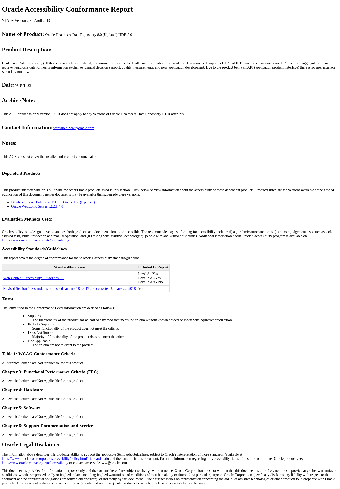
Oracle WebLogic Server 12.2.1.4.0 (37, 206)
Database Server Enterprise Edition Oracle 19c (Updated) (53, 202)
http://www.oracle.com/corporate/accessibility (35, 463)
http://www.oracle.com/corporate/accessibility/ (35, 240)
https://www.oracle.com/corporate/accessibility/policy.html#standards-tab (55, 459)
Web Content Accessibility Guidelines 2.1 (33, 278)
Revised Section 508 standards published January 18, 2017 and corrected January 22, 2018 (69, 288)
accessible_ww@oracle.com (73, 128)
